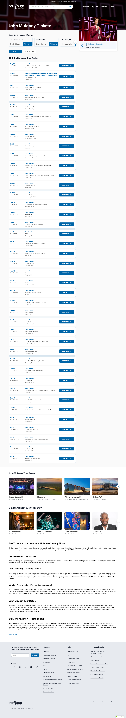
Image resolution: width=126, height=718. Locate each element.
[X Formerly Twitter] (20, 667)
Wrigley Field (74, 605)
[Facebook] (14, 667)
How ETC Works (72, 676)
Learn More (97, 47)
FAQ (68, 655)
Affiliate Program (48, 672)
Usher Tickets (94, 660)
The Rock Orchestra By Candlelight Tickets (97, 652)
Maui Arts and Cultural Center (76, 607)
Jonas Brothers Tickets (97, 667)
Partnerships (47, 676)
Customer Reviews (49, 658)
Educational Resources (74, 679)
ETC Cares (46, 662)
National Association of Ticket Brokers (52, 684)
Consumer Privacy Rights (74, 665)
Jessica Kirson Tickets (96, 678)
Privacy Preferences (73, 683)
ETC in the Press (48, 688)
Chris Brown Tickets (96, 657)
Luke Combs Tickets (96, 674)
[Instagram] (25, 667)
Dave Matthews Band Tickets (99, 664)
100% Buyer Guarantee (50, 655)
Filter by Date (29, 51)
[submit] (70, 6)
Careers (45, 669)
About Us (46, 651)
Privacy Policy (71, 662)
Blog (44, 665)
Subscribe (35, 655)
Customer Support (72, 651)
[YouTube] (31, 667)
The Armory (21, 609)
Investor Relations (48, 692)
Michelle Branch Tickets (97, 671)
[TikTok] (37, 667)
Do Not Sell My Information (75, 669)
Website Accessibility (73, 672)
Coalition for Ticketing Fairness (52, 679)
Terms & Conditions (73, 658)
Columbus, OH (15, 51)
